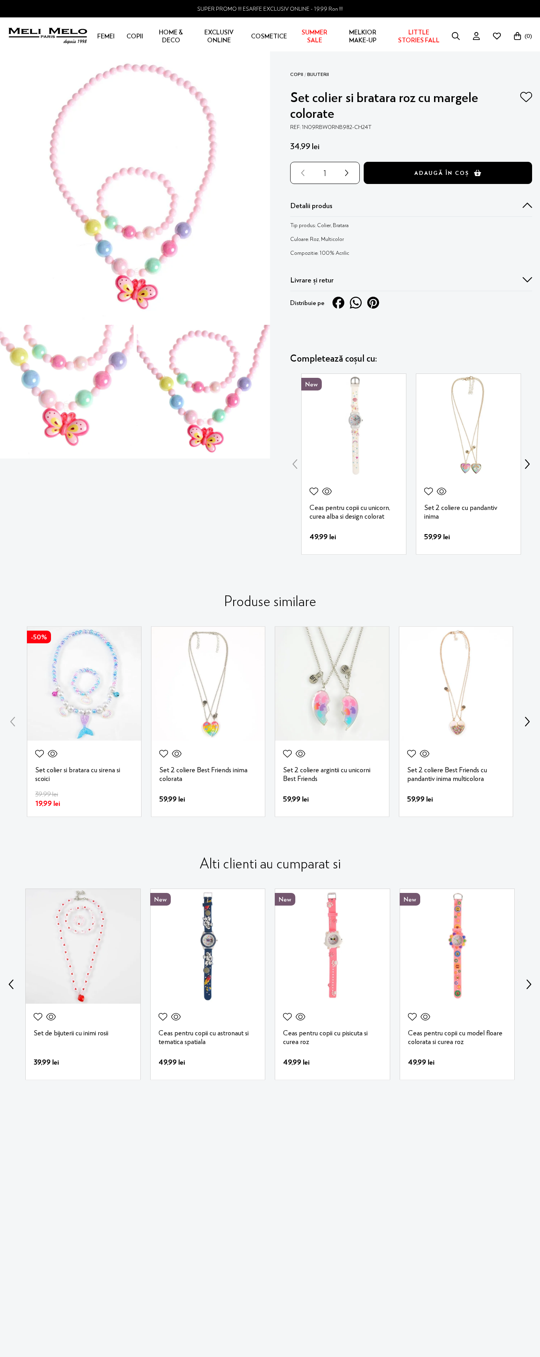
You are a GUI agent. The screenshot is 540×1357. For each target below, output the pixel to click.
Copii (296, 74)
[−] (301, 173)
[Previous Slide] (295, 464)
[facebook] (338, 303)
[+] (348, 173)
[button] (411, 205)
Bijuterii (318, 74)
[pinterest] (373, 303)
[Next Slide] (527, 464)
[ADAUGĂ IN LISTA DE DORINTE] (526, 97)
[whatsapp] (356, 303)
